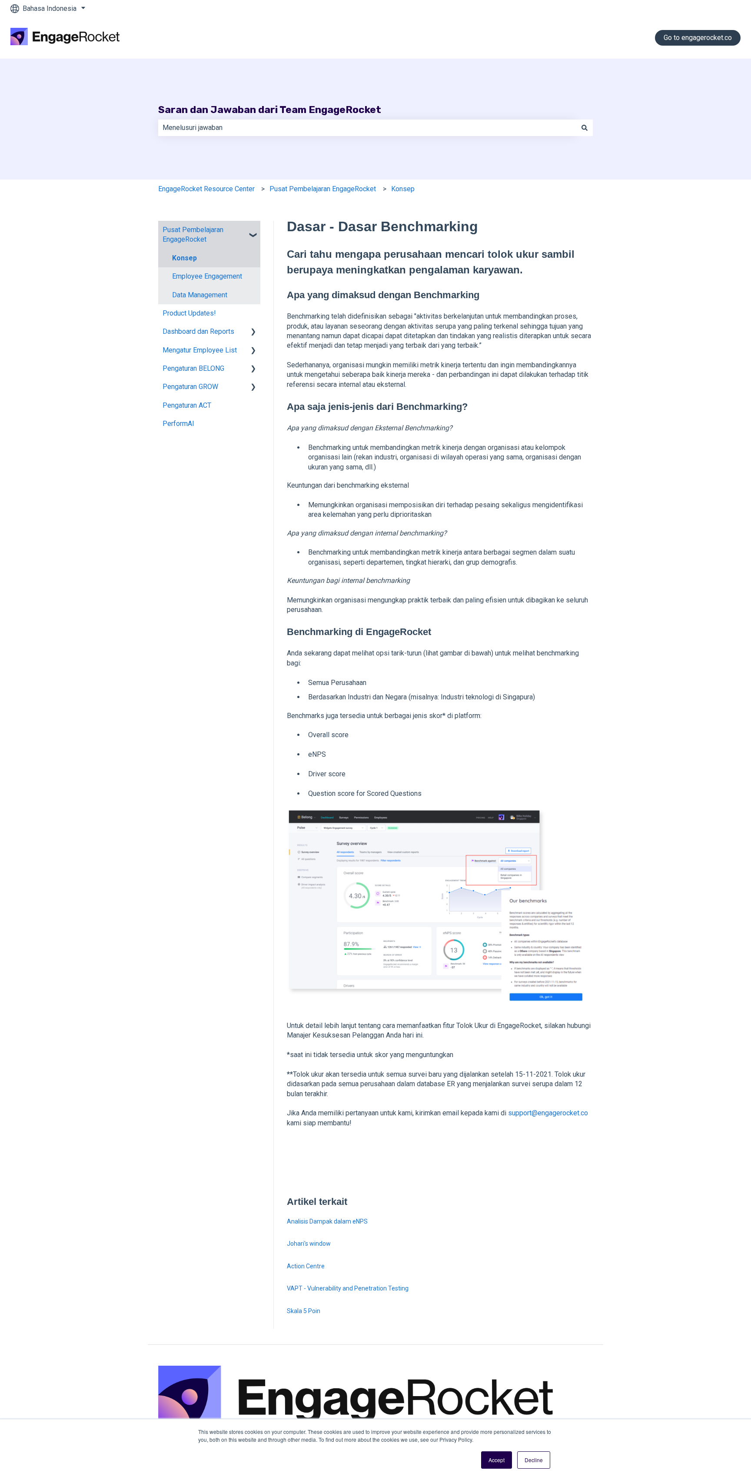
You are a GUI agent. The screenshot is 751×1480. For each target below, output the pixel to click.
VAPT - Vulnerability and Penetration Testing (348, 1288)
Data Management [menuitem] (199, 295)
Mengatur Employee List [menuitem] (200, 350)
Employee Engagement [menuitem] (207, 276)
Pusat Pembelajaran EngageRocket (322, 189)
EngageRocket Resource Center (206, 189)
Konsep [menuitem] (184, 258)
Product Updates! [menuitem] (189, 313)
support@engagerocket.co (548, 1113)
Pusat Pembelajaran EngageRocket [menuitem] (193, 234)
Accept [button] (496, 1459)
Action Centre (306, 1266)
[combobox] (367, 128)
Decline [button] (534, 1459)
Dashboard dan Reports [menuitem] (198, 331)
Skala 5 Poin (303, 1310)
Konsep (403, 189)
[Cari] (584, 128)
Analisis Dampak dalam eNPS (327, 1221)
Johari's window (309, 1243)
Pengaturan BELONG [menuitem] (193, 368)
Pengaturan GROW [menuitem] (190, 386)
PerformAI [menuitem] (178, 423)
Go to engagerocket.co (698, 37)
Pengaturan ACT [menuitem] (187, 405)
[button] (253, 230)
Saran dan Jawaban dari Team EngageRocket (269, 109)
